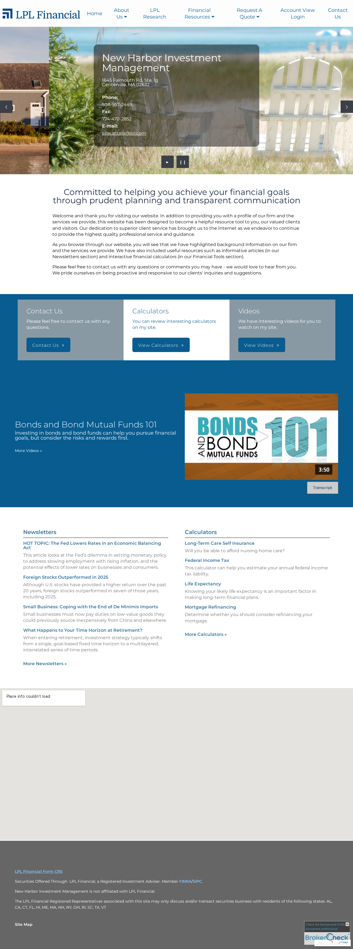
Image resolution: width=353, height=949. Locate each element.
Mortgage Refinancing (210, 607)
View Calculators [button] (158, 345)
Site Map (24, 924)
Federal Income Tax (207, 560)
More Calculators (206, 634)
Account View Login (297, 13)
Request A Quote (249, 13)
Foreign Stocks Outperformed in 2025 (65, 577)
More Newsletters (45, 663)
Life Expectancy (203, 583)
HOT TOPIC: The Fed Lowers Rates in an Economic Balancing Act (92, 545)
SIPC (197, 881)
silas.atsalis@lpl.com (124, 133)
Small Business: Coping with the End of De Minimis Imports (90, 606)
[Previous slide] (6, 107)
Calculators (201, 532)
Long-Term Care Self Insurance (220, 543)
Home (94, 13)
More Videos (28, 451)
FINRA (185, 881)
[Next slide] (347, 107)
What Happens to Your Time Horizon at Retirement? (82, 630)
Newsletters (39, 532)
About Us (121, 13)
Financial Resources (197, 13)
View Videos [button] (259, 345)
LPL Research (154, 13)
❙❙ (182, 161)
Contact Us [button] (45, 345)
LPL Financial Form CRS (39, 871)
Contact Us (337, 13)
